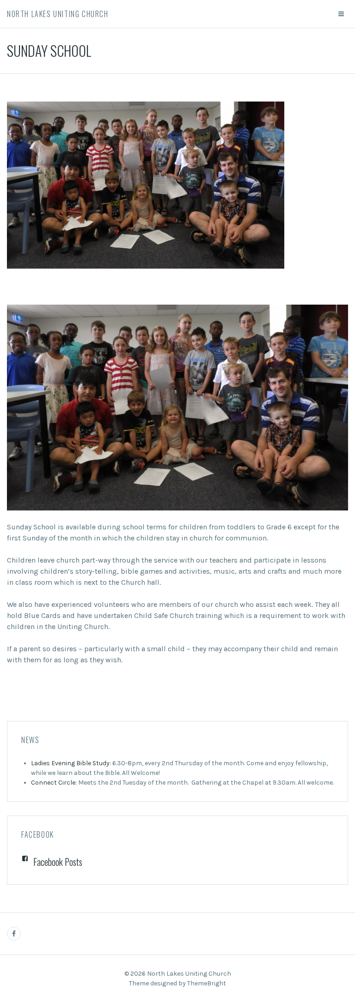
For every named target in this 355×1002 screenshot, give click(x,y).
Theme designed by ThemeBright (177, 983)
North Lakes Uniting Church (58, 13)
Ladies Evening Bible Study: (71, 763)
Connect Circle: (54, 782)
